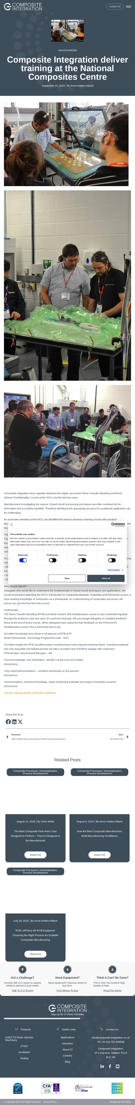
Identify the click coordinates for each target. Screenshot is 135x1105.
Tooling (24, 1058)
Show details (114, 570)
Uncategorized (67, 50)
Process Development (35, 773)
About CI (68, 1049)
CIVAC (24, 1046)
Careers (67, 1055)
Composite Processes (25, 770)
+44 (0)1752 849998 (112, 1041)
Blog (67, 1061)
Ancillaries (24, 1052)
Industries (67, 1043)
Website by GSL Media (120, 1102)
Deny (67, 578)
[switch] (52, 560)
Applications (67, 1037)
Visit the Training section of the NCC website (29, 693)
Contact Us (114, 6)
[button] (8, 722)
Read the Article (112, 990)
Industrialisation (48, 770)
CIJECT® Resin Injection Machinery (19, 1038)
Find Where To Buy (67, 990)
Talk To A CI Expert (22, 990)
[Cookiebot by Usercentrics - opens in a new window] (113, 525)
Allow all (106, 578)
